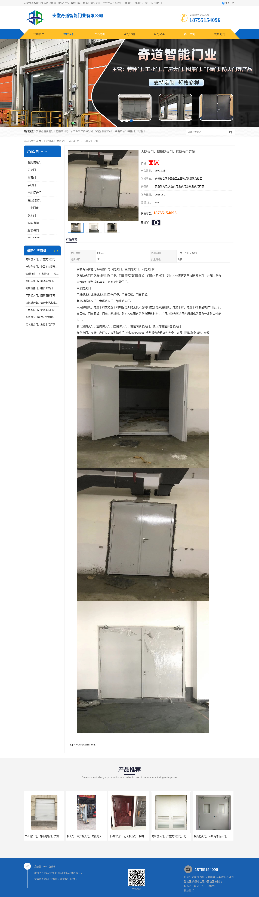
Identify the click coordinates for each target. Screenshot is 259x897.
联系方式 (219, 34)
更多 (56, 251)
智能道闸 (33, 223)
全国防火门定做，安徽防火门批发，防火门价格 (42, 317)
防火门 (31, 169)
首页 (38, 141)
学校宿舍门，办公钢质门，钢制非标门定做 (48, 836)
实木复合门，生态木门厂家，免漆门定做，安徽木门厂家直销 (42, 324)
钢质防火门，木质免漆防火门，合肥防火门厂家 (135, 836)
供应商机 (69, 34)
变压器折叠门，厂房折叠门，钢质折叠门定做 (218, 836)
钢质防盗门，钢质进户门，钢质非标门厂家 (42, 288)
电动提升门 (34, 192)
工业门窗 (33, 207)
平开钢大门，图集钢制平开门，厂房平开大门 (42, 295)
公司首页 (38, 34)
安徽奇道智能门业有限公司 (48, 879)
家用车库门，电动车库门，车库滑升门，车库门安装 (42, 281)
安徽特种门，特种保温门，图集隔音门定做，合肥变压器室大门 (186, 836)
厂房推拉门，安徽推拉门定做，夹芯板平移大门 (42, 310)
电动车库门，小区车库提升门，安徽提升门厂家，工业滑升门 (42, 266)
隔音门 (31, 177)
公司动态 (159, 34)
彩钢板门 (33, 230)
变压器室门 (34, 200)
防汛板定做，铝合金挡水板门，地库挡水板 (42, 302)
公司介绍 (129, 34)
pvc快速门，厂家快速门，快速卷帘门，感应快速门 (42, 274)
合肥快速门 (34, 162)
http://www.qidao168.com (82, 744)
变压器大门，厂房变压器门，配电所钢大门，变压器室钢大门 (42, 259)
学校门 (31, 185)
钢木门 (31, 215)
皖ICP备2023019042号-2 (70, 872)
